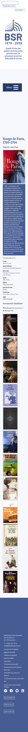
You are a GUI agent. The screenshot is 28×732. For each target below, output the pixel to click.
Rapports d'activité (9, 652)
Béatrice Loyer (7, 263)
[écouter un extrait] (5, 181)
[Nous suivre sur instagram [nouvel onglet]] (5, 690)
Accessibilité (8, 698)
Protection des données (11, 664)
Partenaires (7, 661)
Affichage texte (8, 310)
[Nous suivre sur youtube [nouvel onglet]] (17, 690)
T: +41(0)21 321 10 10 (10, 643)
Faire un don (8, 711)
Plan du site (8, 704)
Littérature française (9, 273)
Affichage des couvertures (14, 308)
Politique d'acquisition (10, 655)
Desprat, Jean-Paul (10, 147)
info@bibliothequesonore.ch (12, 646)
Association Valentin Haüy (10, 294)
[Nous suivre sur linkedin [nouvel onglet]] (22, 690)
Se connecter (19, 10)
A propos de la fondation (11, 649)
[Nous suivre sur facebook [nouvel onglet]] (11, 690)
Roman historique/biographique (12, 268)
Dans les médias (9, 658)
